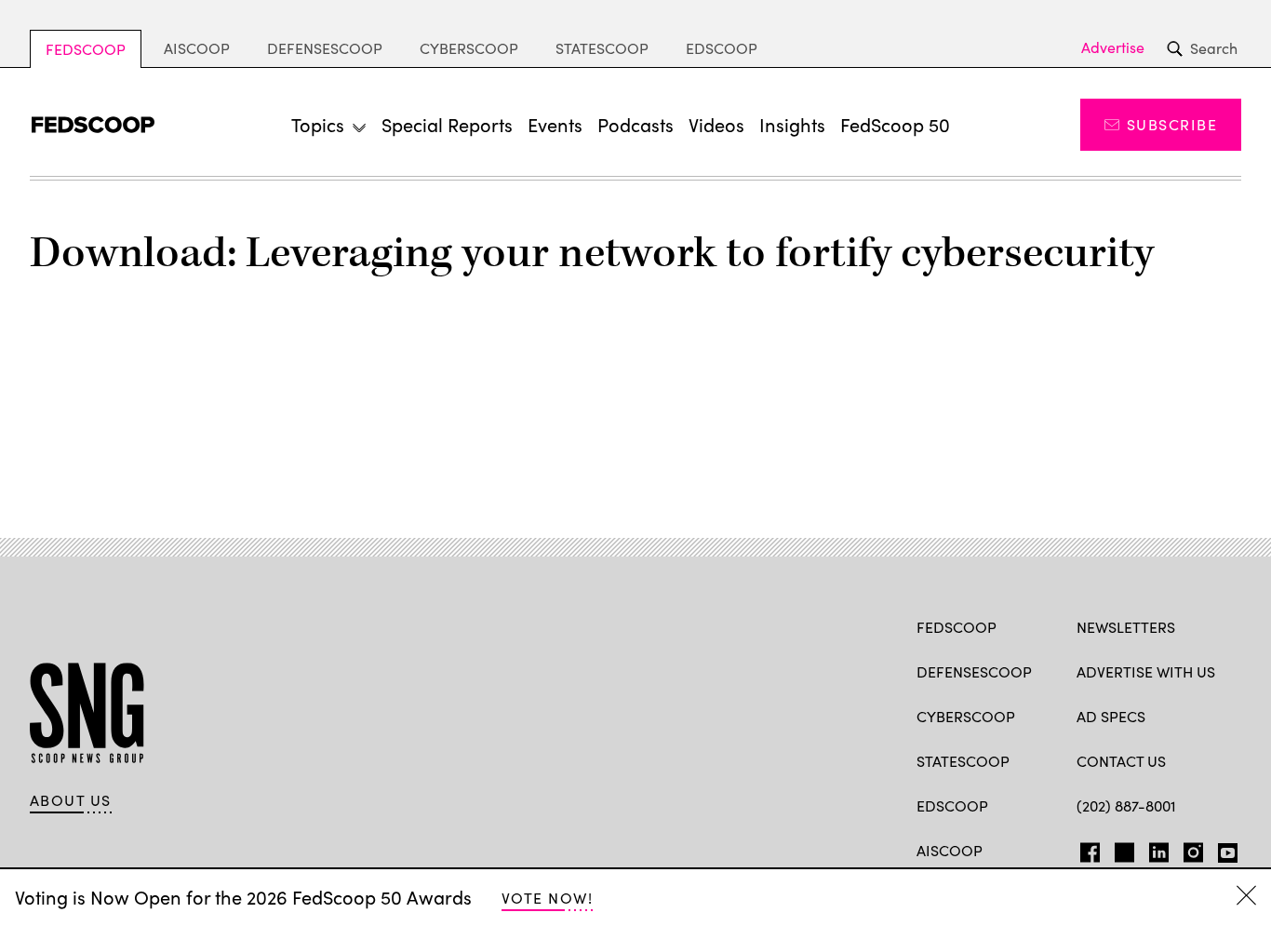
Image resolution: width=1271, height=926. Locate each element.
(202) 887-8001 (1126, 805)
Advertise (1112, 47)
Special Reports (447, 124)
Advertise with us (1146, 671)
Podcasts (635, 124)
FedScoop (86, 49)
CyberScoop (469, 48)
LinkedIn (1158, 848)
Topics (317, 124)
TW (1121, 848)
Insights (792, 124)
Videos (716, 124)
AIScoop (197, 48)
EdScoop (721, 48)
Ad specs (1111, 716)
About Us (71, 800)
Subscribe (1172, 124)
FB (1085, 848)
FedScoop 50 (895, 124)
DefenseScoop (324, 48)
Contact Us (1121, 761)
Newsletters (1126, 627)
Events (555, 124)
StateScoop (602, 48)
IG (1188, 848)
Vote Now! (547, 897)
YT (1223, 848)
